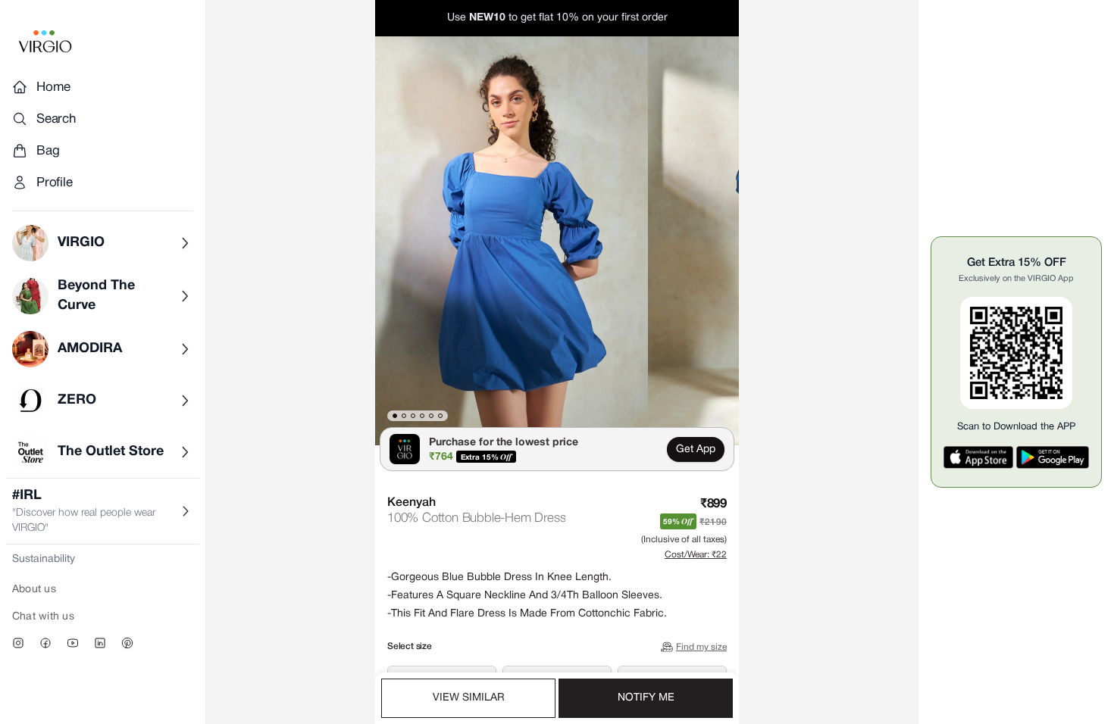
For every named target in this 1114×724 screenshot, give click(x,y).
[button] (511, 240)
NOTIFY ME (646, 698)
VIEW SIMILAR (469, 698)
